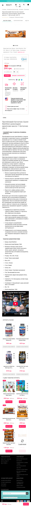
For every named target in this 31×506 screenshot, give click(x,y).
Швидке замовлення (18, 75)
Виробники (19, 480)
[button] (13, 45)
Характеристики (18, 20)
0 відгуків (11, 17)
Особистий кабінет (6, 480)
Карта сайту (20, 485)
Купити (26, 504)
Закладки (3, 484)
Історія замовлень (6, 482)
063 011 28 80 (6, 459)
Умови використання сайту (22, 475)
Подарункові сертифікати (20, 483)
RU (16, 6)
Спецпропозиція (21, 487)
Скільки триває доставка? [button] (13, 106)
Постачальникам (21, 465)
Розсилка (3, 485)
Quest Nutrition (13, 57)
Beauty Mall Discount (22, 458)
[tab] (15, 106)
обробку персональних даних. (10, 497)
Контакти (19, 460)
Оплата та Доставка (22, 469)
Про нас (19, 467)
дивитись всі (21, 52)
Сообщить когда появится (9, 346)
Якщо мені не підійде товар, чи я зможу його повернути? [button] (15, 109)
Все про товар (7, 20)
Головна (4, 9)
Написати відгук (19, 17)
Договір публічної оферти (21, 472)
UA (20, 6)
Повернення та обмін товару (22, 463)
